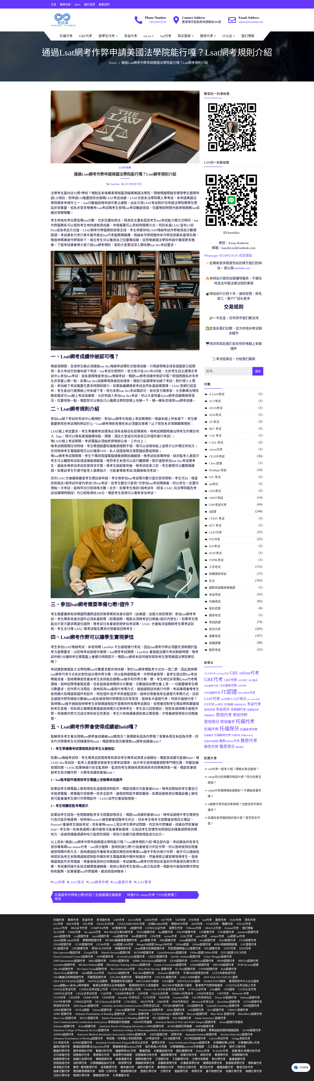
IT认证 (227, 36)
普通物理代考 (128, 1071)
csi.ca (147, 36)
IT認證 (229, 692)
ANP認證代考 (251, 1005)
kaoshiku (115, 184)
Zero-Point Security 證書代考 (155, 969)
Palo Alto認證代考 (143, 973)
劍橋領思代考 (123, 948)
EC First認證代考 (185, 969)
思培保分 (211, 722)
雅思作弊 (211, 747)
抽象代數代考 (61, 1071)
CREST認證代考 (158, 956)
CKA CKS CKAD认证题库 (68, 981)
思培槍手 (227, 722)
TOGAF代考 (243, 923)
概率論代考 (127, 1067)
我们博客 (247, 36)
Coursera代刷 (181, 997)
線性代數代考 (146, 1067)
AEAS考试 (216, 408)
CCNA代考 (102, 944)
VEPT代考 (230, 948)
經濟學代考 (125, 1063)
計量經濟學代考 (190, 1063)
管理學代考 (221, 1054)
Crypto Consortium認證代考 (170, 964)
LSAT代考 (125, 167)
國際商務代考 (143, 1059)
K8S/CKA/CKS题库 (188, 981)
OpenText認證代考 (119, 973)
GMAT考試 (216, 497)
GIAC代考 (186, 936)
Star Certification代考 (122, 969)
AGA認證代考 (215, 1009)
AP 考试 (214, 421)
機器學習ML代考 (126, 1050)
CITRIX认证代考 (156, 928)
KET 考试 (215, 525)
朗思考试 (215, 615)
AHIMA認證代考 (63, 1034)
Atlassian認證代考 (64, 1026)
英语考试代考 (61, 1005)
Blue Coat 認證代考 (64, 1018)
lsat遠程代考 (122, 882)
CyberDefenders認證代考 (172, 952)
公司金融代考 (61, 1054)
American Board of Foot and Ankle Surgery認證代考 (185, 1022)
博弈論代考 (255, 1063)
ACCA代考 (134, 919)
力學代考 (165, 1071)
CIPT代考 (223, 993)
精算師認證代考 (92, 940)
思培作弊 (240, 715)
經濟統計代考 (61, 1067)
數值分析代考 (245, 1067)
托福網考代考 (222, 735)
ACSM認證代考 (251, 1030)
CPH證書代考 (80, 948)
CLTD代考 (149, 997)
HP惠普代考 (119, 928)
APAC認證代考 (176, 1009)
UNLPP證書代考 (186, 932)
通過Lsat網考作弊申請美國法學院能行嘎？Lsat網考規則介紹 (125, 174)
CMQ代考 (163, 1001)
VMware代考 (193, 928)
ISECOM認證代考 (223, 964)
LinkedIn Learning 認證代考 (223, 1005)
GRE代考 (85, 36)
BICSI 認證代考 (89, 1018)
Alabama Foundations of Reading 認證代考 (100, 1013)
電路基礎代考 (237, 1059)
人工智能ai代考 (217, 1046)
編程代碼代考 (61, 1046)
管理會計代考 (101, 1054)
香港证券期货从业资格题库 (109, 985)
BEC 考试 (215, 428)
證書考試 (215, 636)
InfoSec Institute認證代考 (185, 956)
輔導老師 (65, 4)
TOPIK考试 (216, 560)
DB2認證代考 (168, 940)
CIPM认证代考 (83, 1001)
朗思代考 (220, 919)
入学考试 (215, 567)
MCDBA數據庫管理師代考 (121, 940)
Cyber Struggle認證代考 (218, 956)
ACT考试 (215, 401)
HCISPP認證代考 (144, 952)
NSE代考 (164, 997)
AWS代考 (197, 923)
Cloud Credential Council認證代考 (73, 956)
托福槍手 (209, 735)
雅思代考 (206, 36)
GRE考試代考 (218, 504)
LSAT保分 (76, 882)
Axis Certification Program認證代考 (189, 1042)
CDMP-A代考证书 (182, 993)
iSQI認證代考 (195, 1005)
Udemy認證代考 (102, 1009)
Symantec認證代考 (169, 973)
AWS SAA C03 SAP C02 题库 (221, 977)
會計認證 (215, 608)
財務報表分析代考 (146, 1054)
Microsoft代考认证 (203, 1001)
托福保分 (229, 728)
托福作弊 (211, 729)
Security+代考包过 (129, 997)
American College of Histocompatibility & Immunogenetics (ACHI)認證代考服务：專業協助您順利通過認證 (176, 1030)
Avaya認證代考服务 (231, 1022)
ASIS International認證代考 (69, 960)
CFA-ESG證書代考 (121, 977)
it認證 (212, 511)
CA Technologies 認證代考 (168, 1013)
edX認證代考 (196, 1009)
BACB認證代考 (182, 1018)
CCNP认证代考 (247, 989)
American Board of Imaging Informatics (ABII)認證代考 (131, 1026)
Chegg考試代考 (241, 1038)
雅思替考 (240, 747)
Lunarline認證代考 (64, 964)
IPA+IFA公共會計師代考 (118, 932)
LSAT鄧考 (144, 882)
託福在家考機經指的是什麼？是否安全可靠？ (234, 820)
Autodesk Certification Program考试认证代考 (122, 1042)
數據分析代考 (104, 1050)
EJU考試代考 (61, 1042)
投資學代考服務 (122, 1054)
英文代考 (215, 629)
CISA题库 (168, 981)
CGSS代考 (59, 997)
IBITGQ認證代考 (248, 960)
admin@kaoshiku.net (251, 21)
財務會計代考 (81, 1054)
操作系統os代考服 (156, 1046)
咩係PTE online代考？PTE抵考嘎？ (152, 895)
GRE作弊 (230, 680)
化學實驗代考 (121, 1075)
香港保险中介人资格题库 (144, 985)
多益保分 (223, 709)
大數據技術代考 (163, 1050)
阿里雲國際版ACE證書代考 (184, 948)
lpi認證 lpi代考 (236, 936)
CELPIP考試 (217, 456)
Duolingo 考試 (217, 470)
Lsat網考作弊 (98, 882)
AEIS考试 (215, 414)
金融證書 (215, 643)
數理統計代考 (165, 1067)
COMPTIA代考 (99, 928)
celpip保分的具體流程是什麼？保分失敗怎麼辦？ (234, 779)
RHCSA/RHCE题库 (147, 981)
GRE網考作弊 (228, 685)
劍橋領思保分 (240, 705)
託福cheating (247, 735)
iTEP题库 (229, 989)
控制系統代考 (61, 1063)
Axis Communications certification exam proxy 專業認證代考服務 (91, 1022)
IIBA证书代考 (79, 928)
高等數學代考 (109, 1067)
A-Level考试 (216, 394)
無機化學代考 (253, 1071)
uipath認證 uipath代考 (66, 940)
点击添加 (245, 255)
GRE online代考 (244, 673)
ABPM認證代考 (204, 1026)
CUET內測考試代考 (224, 973)
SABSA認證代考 (119, 960)
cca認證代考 (81, 936)
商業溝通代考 (124, 1059)
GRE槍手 (253, 680)
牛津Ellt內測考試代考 (196, 973)
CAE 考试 (215, 435)
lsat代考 (165, 36)
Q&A (77, 4)
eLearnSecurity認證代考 (131, 956)
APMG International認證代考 (149, 960)
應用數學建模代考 (84, 1071)
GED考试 (215, 490)
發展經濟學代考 (235, 1063)
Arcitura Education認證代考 (236, 1034)
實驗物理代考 (101, 1075)
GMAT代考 (151, 919)
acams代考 (170, 936)
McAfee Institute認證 (91, 964)
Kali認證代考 (229, 969)
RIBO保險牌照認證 (225, 944)
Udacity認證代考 (125, 1009)
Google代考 (91, 952)
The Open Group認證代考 (92, 969)
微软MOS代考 (179, 923)
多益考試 (215, 594)
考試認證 (215, 622)
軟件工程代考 (237, 1046)
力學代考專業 (200, 1059)
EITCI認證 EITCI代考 (233, 952)
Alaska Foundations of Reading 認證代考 (125, 1018)
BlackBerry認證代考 (250, 1013)
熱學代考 (197, 1071)
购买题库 (184, 36)
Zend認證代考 (227, 940)
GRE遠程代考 (212, 692)
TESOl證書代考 (145, 932)
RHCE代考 (73, 923)
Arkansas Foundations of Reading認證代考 (78, 1038)
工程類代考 (162, 1059)
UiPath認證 (182, 944)
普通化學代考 (148, 1071)
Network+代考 (240, 993)
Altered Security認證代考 (115, 952)
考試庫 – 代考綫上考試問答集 (124, 1038)
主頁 (53, 4)
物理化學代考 (81, 1075)
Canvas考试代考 (218, 1038)
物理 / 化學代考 (107, 1071)
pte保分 (219, 704)
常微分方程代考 (186, 1067)
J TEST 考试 (216, 518)
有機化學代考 (234, 1071)
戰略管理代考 (104, 1059)
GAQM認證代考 (199, 964)
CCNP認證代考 (84, 944)
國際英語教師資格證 (222, 587)
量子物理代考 (214, 1071)
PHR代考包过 (180, 1001)
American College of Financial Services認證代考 (81, 1030)
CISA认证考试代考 (64, 989)
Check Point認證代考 (65, 973)
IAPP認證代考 (105, 956)
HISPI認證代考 (226, 960)
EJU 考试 (215, 477)
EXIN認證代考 (178, 960)
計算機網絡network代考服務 (187, 1046)
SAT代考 (180, 919)
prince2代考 (60, 928)
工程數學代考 (180, 1059)
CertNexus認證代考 (202, 960)
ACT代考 (166, 919)
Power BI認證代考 (226, 997)
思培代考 (224, 715)
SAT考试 (214, 546)
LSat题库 (215, 989)
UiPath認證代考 (201, 944)
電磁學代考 (181, 1071)
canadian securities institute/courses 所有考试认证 (131, 1005)
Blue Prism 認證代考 (223, 1013)
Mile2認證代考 (97, 960)
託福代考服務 (211, 741)
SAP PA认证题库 (98, 981)
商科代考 (205, 1054)
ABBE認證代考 (62, 1009)
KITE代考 (245, 948)
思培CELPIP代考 (101, 948)
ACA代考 (59, 932)
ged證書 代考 (148, 940)
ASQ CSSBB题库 (190, 977)
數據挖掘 (144, 1050)
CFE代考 (143, 993)
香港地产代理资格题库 (209, 985)
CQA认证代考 (160, 993)
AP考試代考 (152, 1038)
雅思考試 (215, 649)
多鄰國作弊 (253, 710)
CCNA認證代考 (252, 1001)
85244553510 (229, 255)
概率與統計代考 (82, 1050)
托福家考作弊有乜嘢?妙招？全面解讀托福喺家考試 (88, 897)
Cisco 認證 (215, 463)
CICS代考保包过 (202, 997)
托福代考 (66, 36)
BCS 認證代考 (161, 1018)
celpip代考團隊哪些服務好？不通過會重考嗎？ (234, 793)
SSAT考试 (215, 553)
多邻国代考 (103, 919)
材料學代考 (80, 1063)
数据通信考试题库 (122, 981)
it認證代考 (136, 928)
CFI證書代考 (206, 932)
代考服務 (228, 704)
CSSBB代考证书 (124, 993)
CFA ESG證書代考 (166, 977)
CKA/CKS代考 (105, 923)
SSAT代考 (235, 919)
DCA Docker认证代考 (108, 1001)
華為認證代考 (143, 977)
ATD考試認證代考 (195, 1038)
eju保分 (213, 484)
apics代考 (201, 936)
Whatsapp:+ (212, 255)
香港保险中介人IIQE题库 (244, 981)
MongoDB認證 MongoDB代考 (154, 944)
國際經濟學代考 (212, 1063)
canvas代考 (216, 449)
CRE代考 (74, 997)
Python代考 (203, 1050)
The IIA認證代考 (63, 969)
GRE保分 (242, 680)
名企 (212, 580)
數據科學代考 (61, 1050)
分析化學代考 (61, 1075)
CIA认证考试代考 (86, 993)
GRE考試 (242, 686)
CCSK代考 (212, 923)
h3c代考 (58, 923)
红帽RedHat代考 (158, 923)
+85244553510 (157, 21)
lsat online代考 (246, 692)
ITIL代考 (88, 923)
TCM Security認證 (248, 964)
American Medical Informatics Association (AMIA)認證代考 (111, 1034)
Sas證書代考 (165, 932)
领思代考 (176, 1034)
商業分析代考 (188, 1054)
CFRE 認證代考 (62, 1013)
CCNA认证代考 (197, 989)
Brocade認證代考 (197, 1013)
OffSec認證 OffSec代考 (204, 952)
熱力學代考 (219, 1059)
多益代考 (130, 36)
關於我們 (89, 4)
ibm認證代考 (139, 936)
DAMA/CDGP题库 (215, 981)
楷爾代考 (227, 923)
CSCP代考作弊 (62, 1001)
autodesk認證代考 (248, 932)
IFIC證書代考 (212, 948)
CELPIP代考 (210, 673)
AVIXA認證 (82, 1009)
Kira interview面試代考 (66, 952)
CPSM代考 (108, 997)
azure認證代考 (100, 936)
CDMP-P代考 (91, 997)
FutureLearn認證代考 (150, 1009)
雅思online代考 (229, 741)
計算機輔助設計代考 (102, 1063)
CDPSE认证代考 (63, 993)
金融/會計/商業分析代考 (246, 1050)
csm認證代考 (120, 936)
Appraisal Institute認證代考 (201, 1034)
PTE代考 (214, 539)
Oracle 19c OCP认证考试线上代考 (164, 989)
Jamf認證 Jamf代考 (93, 973)
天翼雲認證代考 (96, 977)
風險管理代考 (169, 1054)
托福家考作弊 (248, 729)
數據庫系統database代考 (127, 1046)
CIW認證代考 (226, 932)
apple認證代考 (62, 936)
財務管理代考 (61, 1059)
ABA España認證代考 (86, 1005)
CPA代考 (155, 936)
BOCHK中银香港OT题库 (177, 985)
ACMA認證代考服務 (179, 1026)
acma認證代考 (187, 940)
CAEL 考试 (216, 442)
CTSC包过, (130, 1001)
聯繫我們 (104, 4)
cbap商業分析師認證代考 (150, 948)
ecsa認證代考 (208, 940)
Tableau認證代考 (250, 997)
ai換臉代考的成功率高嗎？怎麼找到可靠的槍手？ (235, 807)
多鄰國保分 (209, 715)
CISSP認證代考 (62, 944)
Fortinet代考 (232, 928)
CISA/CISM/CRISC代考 (131, 923)
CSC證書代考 (249, 944)
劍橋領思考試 (217, 573)
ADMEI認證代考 (82, 1042)
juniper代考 (217, 936)
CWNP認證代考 (208, 969)
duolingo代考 (223, 673)
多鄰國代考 (238, 709)
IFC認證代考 (61, 948)
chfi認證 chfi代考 (123, 944)
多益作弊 (209, 709)
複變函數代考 (225, 1067)
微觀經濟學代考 (144, 1063)
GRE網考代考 (211, 686)
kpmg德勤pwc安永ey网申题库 (71, 985)
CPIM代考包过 (205, 993)
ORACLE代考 (213, 928)
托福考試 (215, 601)
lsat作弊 (58, 882)
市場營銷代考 (240, 1054)
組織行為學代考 (82, 1059)
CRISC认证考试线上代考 (126, 989)
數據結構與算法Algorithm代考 (91, 1046)
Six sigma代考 (92, 932)
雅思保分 (227, 746)
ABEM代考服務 (142, 1022)
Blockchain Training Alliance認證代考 (128, 964)
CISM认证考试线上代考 (93, 989)
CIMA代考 (74, 932)
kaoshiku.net (242, 268)
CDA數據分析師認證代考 (68, 977)
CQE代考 (106, 993)
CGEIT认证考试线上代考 (241, 985)
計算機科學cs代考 (224, 1042)
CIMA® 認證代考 (238, 1009)
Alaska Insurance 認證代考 (210, 1018)
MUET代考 (147, 1001)
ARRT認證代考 (159, 1034)
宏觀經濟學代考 (167, 1063)
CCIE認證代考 (247, 940)
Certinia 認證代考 (138, 1013)
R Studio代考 (220, 1050)
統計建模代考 (184, 1050)
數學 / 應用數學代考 (85, 1067)
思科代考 (250, 919)
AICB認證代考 (172, 1038)
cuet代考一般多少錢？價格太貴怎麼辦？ (233, 769)
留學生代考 (106, 36)
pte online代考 (253, 699)
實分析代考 (206, 1067)
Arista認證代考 (87, 1026)
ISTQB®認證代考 (173, 1005)
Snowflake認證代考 (228, 1001)
